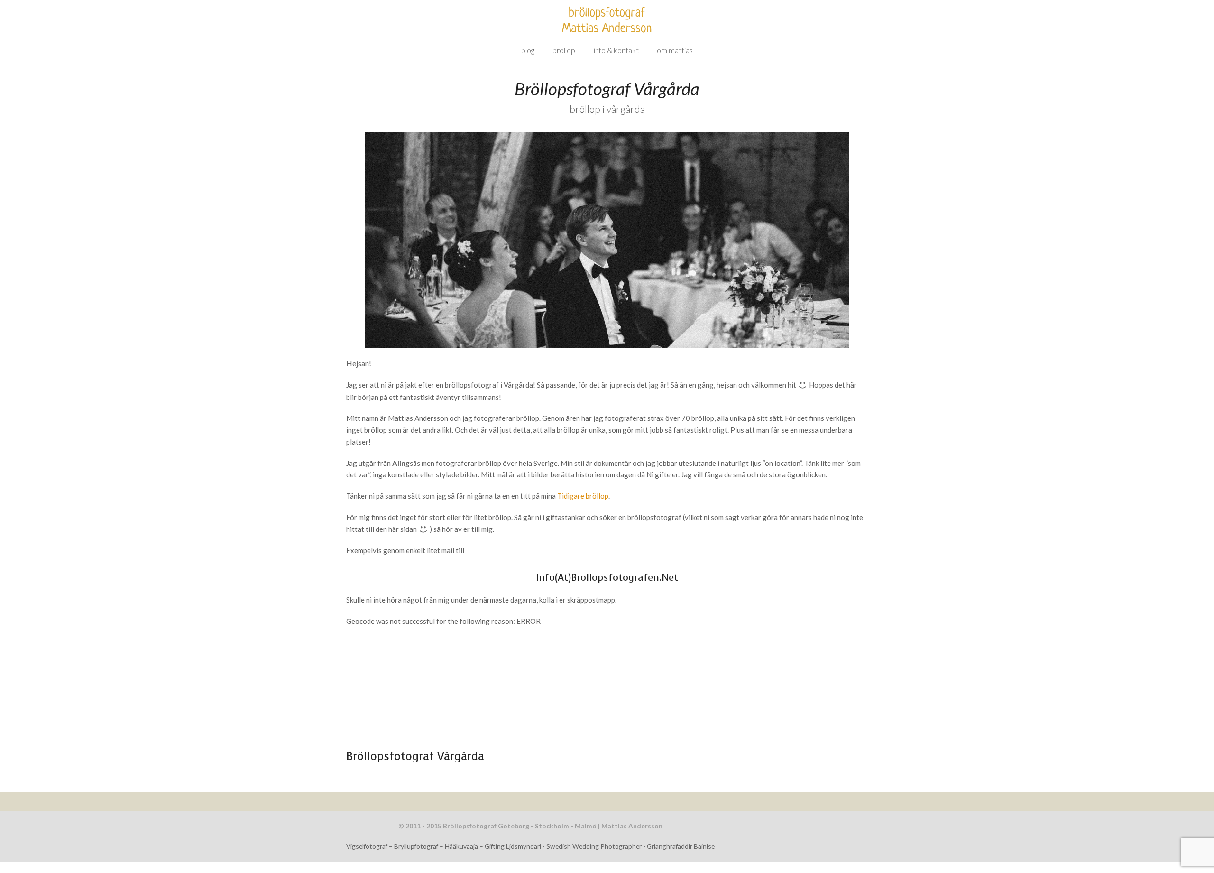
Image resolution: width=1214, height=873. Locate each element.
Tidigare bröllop (582, 496)
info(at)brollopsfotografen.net (607, 577)
